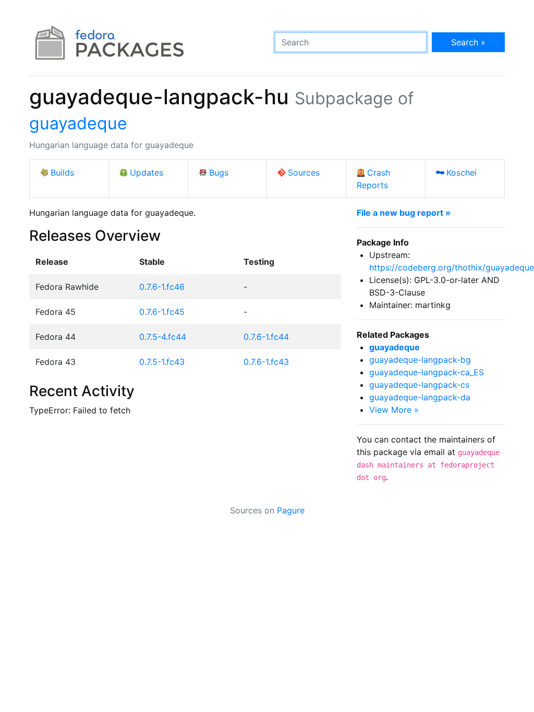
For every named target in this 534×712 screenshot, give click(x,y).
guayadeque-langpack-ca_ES (426, 372)
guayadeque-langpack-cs (419, 384)
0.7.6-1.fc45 (162, 311)
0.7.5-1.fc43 (162, 362)
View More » (394, 409)
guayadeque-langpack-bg (420, 359)
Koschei (461, 172)
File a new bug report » (404, 212)
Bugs (218, 172)
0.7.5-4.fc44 (162, 337)
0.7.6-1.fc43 (266, 362)
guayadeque (78, 123)
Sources (304, 172)
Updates (146, 172)
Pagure (291, 510)
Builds (62, 172)
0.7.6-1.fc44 (266, 337)
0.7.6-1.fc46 (162, 286)
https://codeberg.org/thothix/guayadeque (451, 267)
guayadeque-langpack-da (419, 397)
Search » (468, 42)
